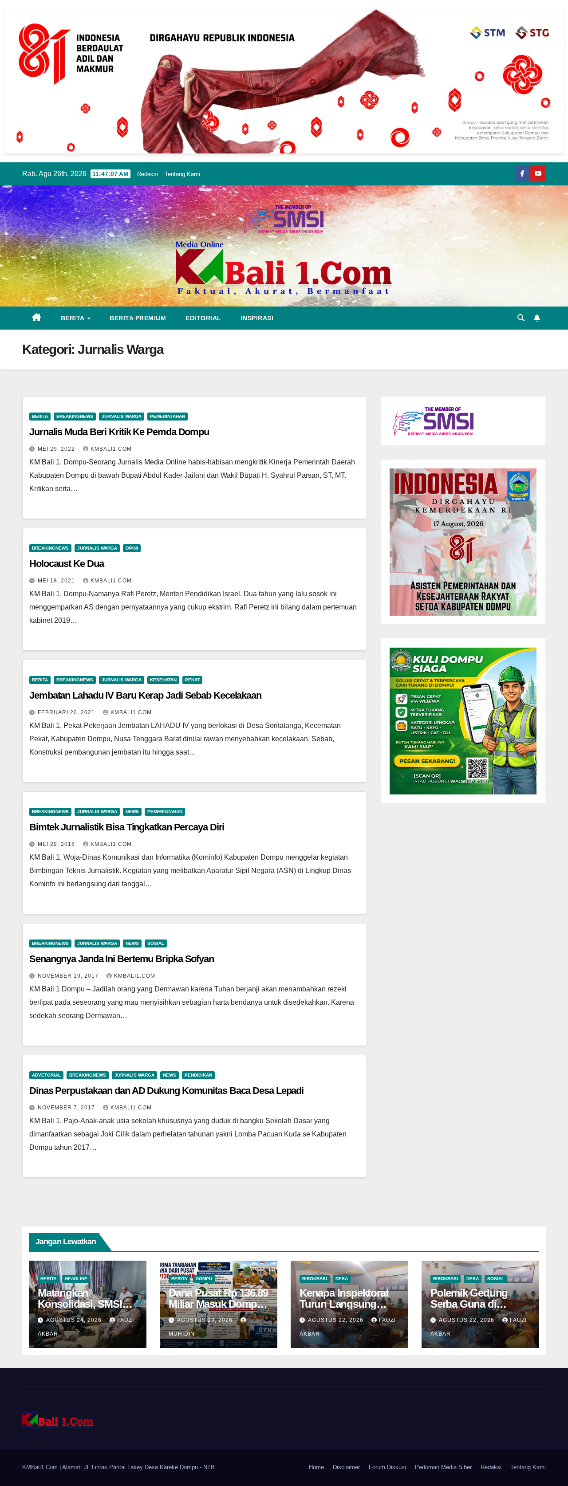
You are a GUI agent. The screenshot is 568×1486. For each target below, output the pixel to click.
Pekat (192, 679)
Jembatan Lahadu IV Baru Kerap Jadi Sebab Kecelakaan (145, 695)
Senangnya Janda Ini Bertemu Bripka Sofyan (121, 958)
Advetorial (46, 1075)
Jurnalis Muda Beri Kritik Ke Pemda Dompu (119, 431)
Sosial (155, 943)
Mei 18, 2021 (57, 581)
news (132, 811)
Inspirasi (257, 318)
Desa (341, 1278)
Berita (74, 318)
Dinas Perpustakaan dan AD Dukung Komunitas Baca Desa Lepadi (166, 1090)
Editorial (203, 318)
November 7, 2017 (67, 1108)
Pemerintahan (167, 416)
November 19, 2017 (69, 976)
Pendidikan (198, 1075)
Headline (76, 1278)
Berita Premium (138, 318)
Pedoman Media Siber (443, 1467)
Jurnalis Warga (122, 416)
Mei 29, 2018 (57, 844)
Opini (132, 548)
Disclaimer (346, 1467)
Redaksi (147, 174)
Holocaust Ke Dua (66, 563)
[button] (521, 318)
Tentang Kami (182, 174)
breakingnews (74, 416)
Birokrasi (314, 1278)
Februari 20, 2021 (67, 712)
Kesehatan (163, 679)
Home (316, 1467)
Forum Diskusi (387, 1467)
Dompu (204, 1278)
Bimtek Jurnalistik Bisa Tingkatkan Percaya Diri (126, 827)
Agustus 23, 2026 (205, 1320)
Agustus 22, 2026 (336, 1320)
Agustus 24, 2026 (74, 1320)
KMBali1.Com (111, 449)
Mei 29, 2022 (57, 449)
